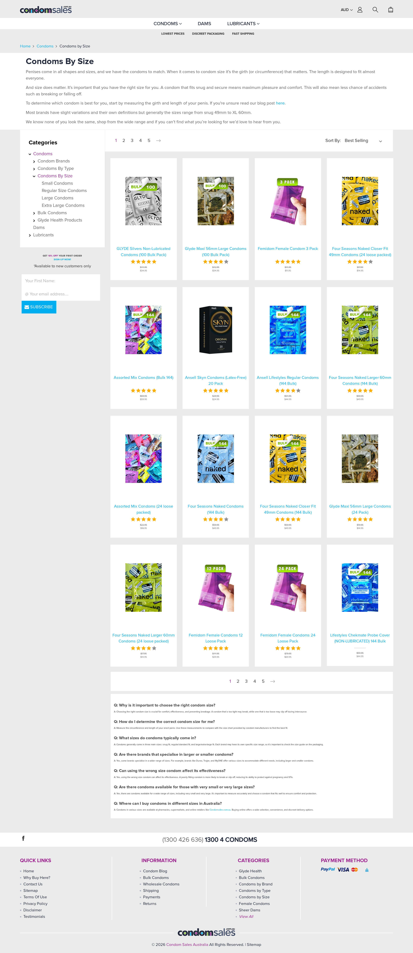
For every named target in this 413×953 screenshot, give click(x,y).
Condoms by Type (56, 168)
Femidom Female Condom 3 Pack (288, 249)
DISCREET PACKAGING (208, 33)
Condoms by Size (75, 46)
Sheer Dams (249, 910)
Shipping (151, 891)
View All (246, 917)
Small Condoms (57, 183)
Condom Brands (54, 161)
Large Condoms (57, 198)
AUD (345, 10)
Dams (204, 24)
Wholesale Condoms (161, 884)
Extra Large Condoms (63, 205)
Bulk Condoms (52, 213)
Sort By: (333, 140)
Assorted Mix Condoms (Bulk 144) (143, 378)
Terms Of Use (35, 897)
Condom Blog (155, 871)
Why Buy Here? (36, 878)
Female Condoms (254, 904)
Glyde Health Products (60, 220)
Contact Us (33, 884)
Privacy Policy (35, 904)
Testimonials (34, 917)
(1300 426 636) (183, 840)
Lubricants (242, 24)
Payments (151, 897)
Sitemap (30, 891)
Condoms (166, 24)
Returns (149, 904)
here (280, 103)
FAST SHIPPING (243, 33)
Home (25, 46)
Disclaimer (32, 910)
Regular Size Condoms (64, 190)
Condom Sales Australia (187, 945)
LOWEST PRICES (172, 33)
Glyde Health (250, 871)
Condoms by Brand (255, 884)
